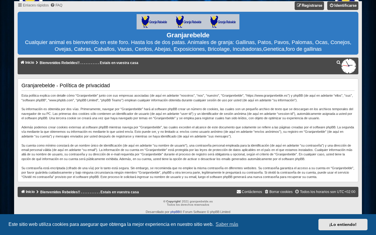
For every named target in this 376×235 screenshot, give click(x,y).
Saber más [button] (227, 224)
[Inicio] (188, 22)
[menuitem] (56, 5)
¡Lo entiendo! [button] (343, 224)
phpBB (175, 212)
